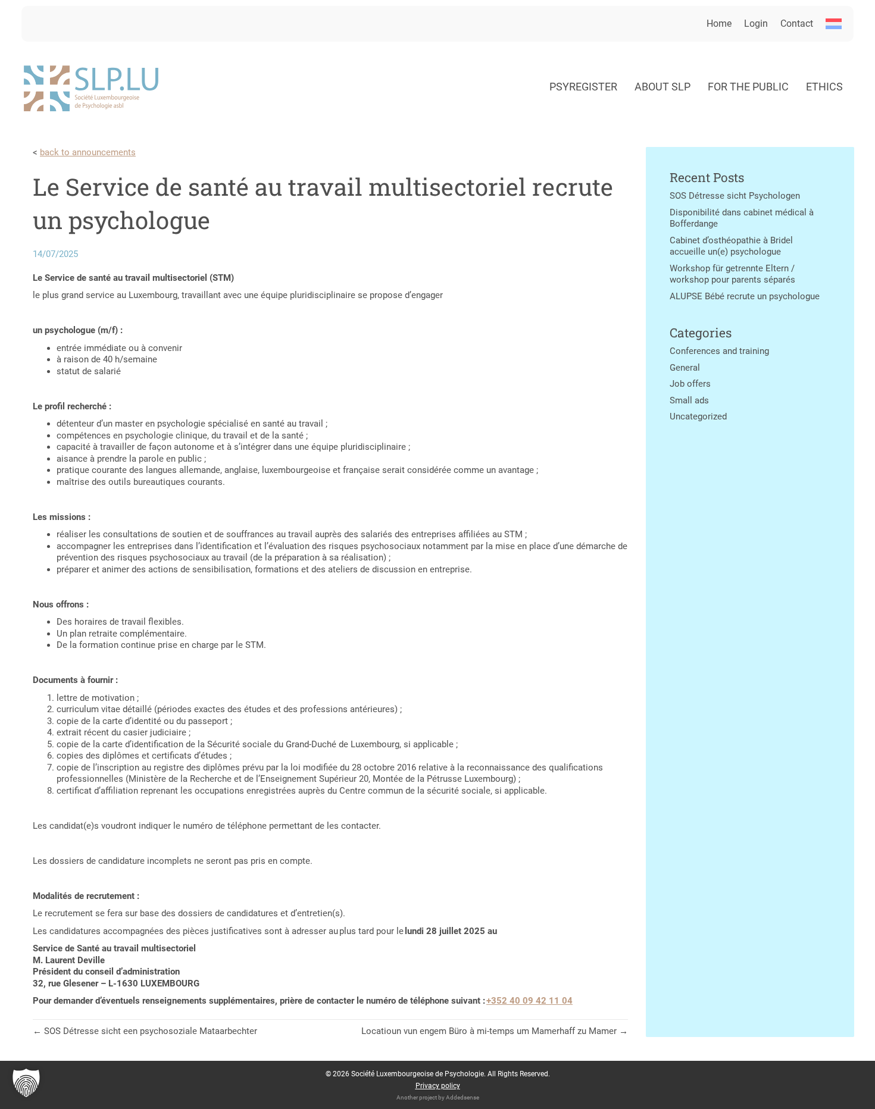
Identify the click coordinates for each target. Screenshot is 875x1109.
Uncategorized (698, 416)
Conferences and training (719, 351)
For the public (748, 86)
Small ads (689, 400)
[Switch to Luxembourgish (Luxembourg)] (834, 23)
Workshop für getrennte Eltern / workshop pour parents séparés (732, 274)
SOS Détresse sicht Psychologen (735, 195)
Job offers (690, 383)
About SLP (662, 86)
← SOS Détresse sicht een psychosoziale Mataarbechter (145, 1031)
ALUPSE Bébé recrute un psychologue (745, 296)
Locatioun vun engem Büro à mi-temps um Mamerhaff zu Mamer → (494, 1031)
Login (756, 23)
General (685, 367)
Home (719, 23)
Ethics (824, 86)
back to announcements (88, 152)
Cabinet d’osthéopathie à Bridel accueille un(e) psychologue (731, 246)
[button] (26, 1083)
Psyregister (583, 86)
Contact (796, 23)
